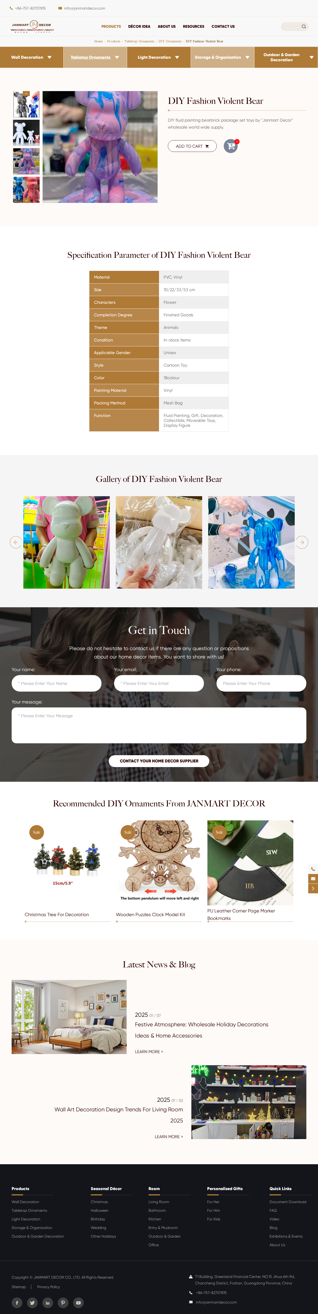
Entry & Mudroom (163, 1227)
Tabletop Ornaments (139, 41)
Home (99, 41)
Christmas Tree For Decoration (57, 914)
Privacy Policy (48, 1287)
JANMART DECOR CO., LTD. (57, 1277)
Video (274, 1219)
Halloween (99, 1210)
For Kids (213, 1219)
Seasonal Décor (106, 1188)
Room (154, 1188)
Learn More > (149, 1051)
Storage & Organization (218, 57)
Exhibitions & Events (286, 1236)
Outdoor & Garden (165, 1236)
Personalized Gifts (225, 1188)
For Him (213, 1210)
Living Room (159, 1202)
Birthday (98, 1219)
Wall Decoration (27, 57)
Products (111, 26)
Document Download (288, 1202)
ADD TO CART (192, 146)
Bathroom (157, 1210)
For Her (213, 1202)
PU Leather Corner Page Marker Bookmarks (241, 914)
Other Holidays (103, 1236)
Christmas (99, 1202)
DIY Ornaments (170, 41)
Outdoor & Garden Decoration (281, 57)
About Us (167, 26)
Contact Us (223, 26)
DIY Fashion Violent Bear (204, 41)
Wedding (98, 1227)
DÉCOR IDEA (139, 26)
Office (154, 1245)
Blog (273, 1227)
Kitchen (155, 1219)
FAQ (273, 1210)
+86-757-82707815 (30, 8)
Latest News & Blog (159, 964)
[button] (26, 93)
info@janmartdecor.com (84, 8)
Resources (193, 26)
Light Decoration (154, 57)
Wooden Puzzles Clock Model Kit (150, 914)
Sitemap (19, 1287)
